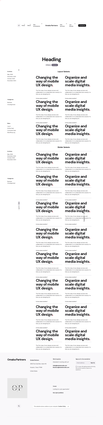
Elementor (54, 65)
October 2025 (11, 78)
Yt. (84, 205)
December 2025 (11, 76)
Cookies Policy (62, 406)
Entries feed (10, 128)
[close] (68, 406)
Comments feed (11, 130)
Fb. (84, 213)
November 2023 (11, 80)
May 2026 (10, 74)
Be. (84, 209)
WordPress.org (11, 132)
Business (9, 102)
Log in (9, 126)
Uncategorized (11, 104)
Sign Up (93, 363)
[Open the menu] (19, 25)
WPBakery (48, 65)
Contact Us (82, 25)
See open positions (58, 392)
